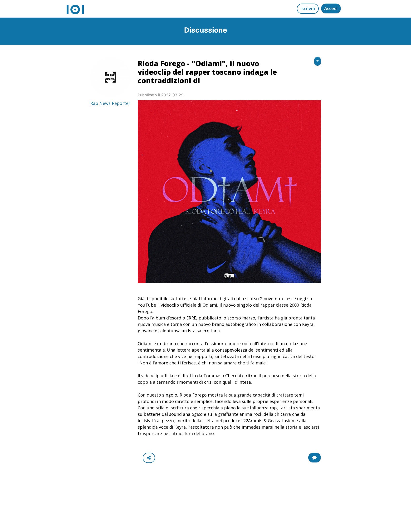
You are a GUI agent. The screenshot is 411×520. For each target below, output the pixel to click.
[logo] (75, 8)
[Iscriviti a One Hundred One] (314, 457)
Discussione (205, 30)
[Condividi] (149, 458)
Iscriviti (307, 8)
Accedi (331, 8)
